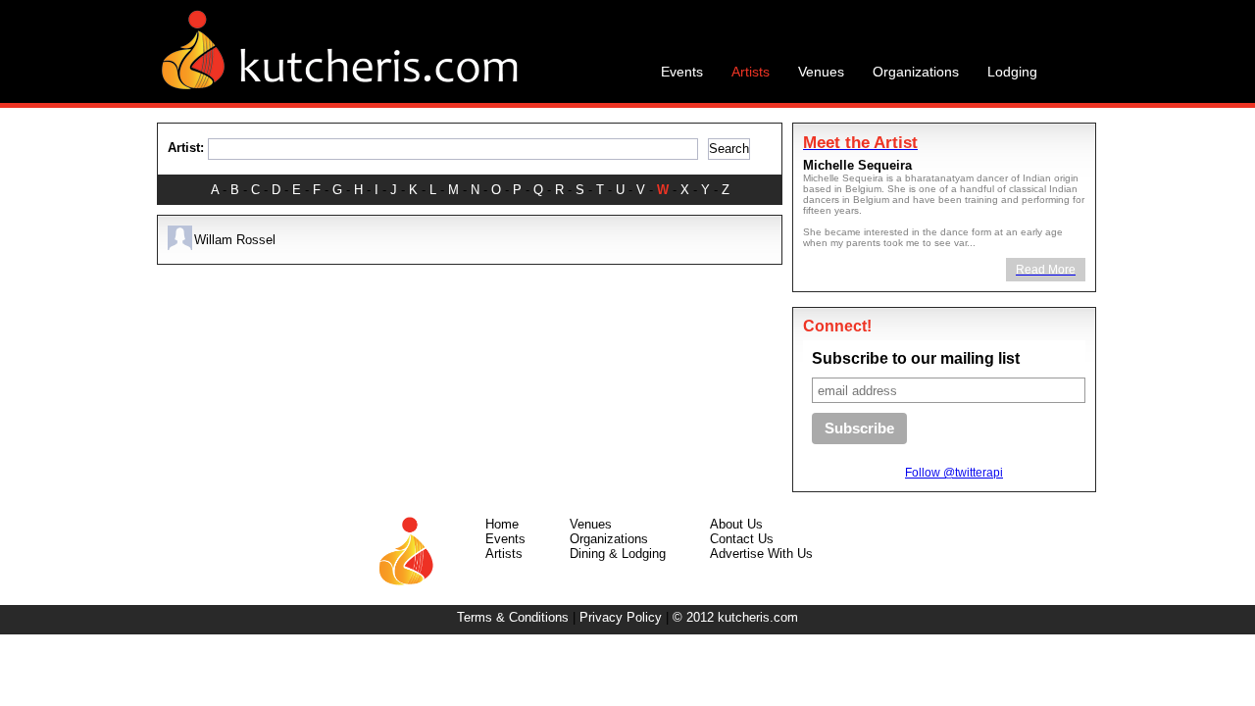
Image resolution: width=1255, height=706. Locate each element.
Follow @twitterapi (954, 472)
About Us (736, 524)
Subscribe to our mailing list (916, 358)
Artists (504, 553)
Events (505, 538)
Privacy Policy (620, 617)
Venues (591, 524)
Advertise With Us (761, 553)
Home (502, 524)
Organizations (609, 538)
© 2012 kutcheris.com (735, 617)
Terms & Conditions (513, 617)
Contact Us (742, 538)
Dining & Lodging (618, 553)
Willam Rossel (235, 239)
